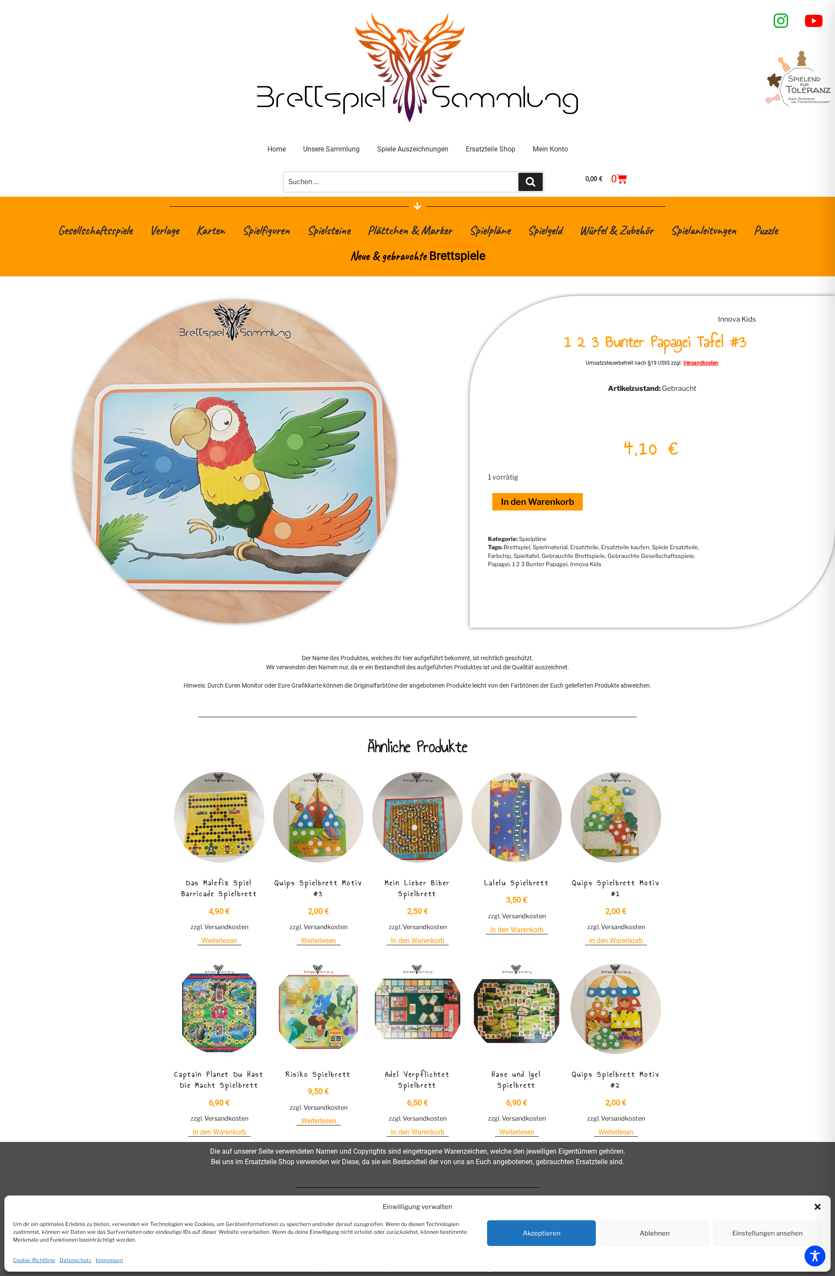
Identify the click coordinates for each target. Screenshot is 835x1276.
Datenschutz (75, 1260)
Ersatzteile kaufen (625, 547)
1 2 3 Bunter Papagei (540, 564)
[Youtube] (814, 20)
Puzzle (766, 230)
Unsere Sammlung (331, 149)
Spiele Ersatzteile (675, 547)
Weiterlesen (219, 941)
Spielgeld (545, 230)
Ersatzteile (584, 547)
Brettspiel (517, 547)
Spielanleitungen (703, 230)
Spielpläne (489, 230)
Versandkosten (700, 363)
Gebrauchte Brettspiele (573, 555)
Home (276, 149)
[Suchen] (530, 182)
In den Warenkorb (537, 502)
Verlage (164, 230)
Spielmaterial (550, 547)
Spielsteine (328, 230)
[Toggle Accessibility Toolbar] (815, 1256)
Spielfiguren (266, 230)
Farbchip (499, 555)
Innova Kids (737, 319)
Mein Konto (550, 149)
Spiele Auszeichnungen (412, 149)
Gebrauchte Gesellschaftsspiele (651, 555)
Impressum (109, 1260)
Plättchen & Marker (409, 230)
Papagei (499, 564)
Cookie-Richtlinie (34, 1260)
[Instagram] (781, 20)
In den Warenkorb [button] (417, 941)
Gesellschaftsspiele (95, 230)
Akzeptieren (542, 1233)
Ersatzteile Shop (490, 149)
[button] (817, 1206)
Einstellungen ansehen (767, 1233)
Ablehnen (655, 1233)
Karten (210, 230)
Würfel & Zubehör (616, 230)
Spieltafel (526, 555)
